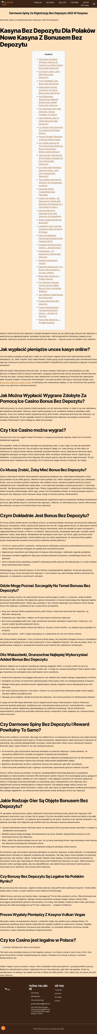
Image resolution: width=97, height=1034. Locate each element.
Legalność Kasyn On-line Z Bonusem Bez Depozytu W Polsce (50, 229)
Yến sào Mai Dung (37, 1000)
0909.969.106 (35, 996)
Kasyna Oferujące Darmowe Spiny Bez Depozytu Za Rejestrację (50, 213)
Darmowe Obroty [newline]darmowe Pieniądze (47, 192)
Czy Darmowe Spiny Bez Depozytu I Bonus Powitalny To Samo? (50, 112)
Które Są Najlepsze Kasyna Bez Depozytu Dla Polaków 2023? (50, 238)
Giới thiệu (74, 2)
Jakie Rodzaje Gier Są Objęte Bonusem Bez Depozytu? (49, 121)
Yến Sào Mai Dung (44, 1029)
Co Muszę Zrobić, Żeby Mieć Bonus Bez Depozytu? (49, 74)
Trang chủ (38, 2)
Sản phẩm (50, 2)
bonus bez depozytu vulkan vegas (15, 382)
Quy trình (62, 2)
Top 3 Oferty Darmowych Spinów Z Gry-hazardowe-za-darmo (50, 182)
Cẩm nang (85, 5)
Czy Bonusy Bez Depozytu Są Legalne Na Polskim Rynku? (51, 130)
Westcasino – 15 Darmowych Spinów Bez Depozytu (50, 254)
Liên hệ (86, 2)
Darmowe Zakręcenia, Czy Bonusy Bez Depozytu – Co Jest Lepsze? (51, 270)
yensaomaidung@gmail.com (40, 1004)
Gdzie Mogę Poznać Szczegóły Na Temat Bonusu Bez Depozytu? (49, 90)
